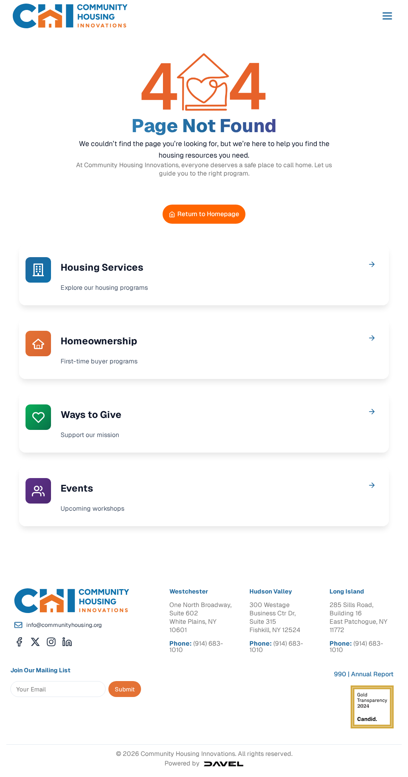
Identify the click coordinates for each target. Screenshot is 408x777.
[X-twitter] (35, 642)
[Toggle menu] (387, 16)
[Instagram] (51, 642)
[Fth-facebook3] (19, 642)
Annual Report (372, 674)
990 (340, 674)
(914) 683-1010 (196, 646)
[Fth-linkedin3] (67, 642)
